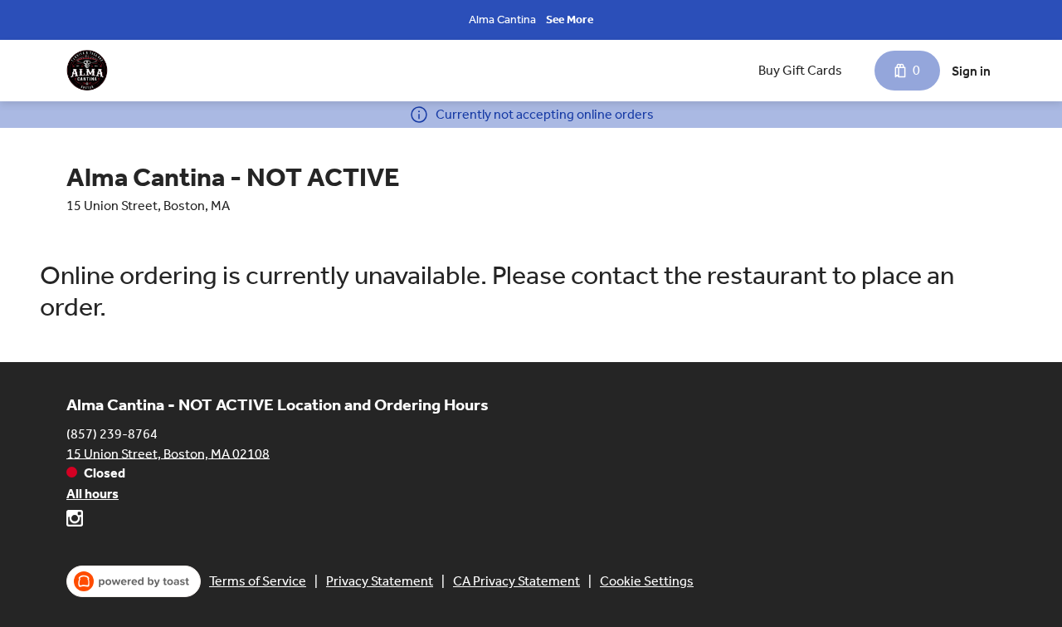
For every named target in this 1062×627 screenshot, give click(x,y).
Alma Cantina (502, 19)
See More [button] (569, 19)
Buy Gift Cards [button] (800, 70)
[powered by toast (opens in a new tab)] (133, 581)
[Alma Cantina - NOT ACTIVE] (87, 70)
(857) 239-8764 (112, 433)
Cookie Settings (647, 581)
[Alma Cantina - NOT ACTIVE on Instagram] (74, 521)
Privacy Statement (379, 581)
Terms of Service (257, 581)
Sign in (971, 71)
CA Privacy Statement (516, 581)
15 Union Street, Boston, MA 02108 (168, 453)
